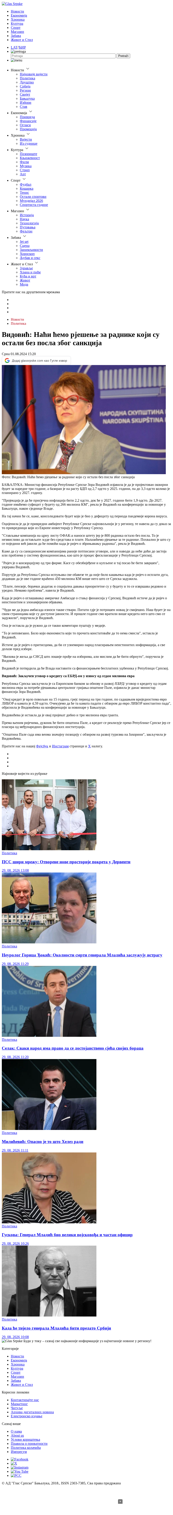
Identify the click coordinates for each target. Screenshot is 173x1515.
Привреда (27, 117)
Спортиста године (34, 205)
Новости (17, 11)
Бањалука (27, 98)
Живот (25, 280)
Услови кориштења (25, 1439)
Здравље (26, 268)
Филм (24, 162)
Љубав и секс (30, 258)
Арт (23, 174)
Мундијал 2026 (31, 201)
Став (23, 106)
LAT (14, 47)
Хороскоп (27, 254)
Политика (27, 78)
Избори (25, 102)
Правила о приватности (29, 1443)
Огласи (25, 125)
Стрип (25, 170)
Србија (25, 86)
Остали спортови (33, 196)
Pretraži (123, 56)
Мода (24, 284)
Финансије (28, 121)
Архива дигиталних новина (32, 1412)
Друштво (27, 82)
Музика (26, 166)
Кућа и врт (28, 276)
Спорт (15, 27)
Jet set (24, 241)
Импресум (19, 1452)
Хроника (18, 19)
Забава (16, 36)
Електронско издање (26, 1416)
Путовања (27, 227)
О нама (16, 1431)
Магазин (17, 32)
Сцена (25, 246)
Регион (25, 90)
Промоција (28, 129)
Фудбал (25, 184)
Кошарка (26, 188)
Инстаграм (60, 746)
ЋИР (22, 47)
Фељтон (26, 231)
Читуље (17, 1408)
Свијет (25, 94)
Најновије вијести (34, 74)
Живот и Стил (22, 40)
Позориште (28, 154)
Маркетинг (19, 1404)
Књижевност (30, 158)
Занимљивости (31, 250)
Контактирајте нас (25, 1400)
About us (17, 1435)
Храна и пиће (30, 272)
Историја (27, 215)
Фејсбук (42, 746)
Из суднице (28, 143)
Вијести (26, 139)
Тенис (24, 192)
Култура (17, 23)
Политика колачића (26, 1448)
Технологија (29, 223)
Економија (19, 15)
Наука (24, 219)
